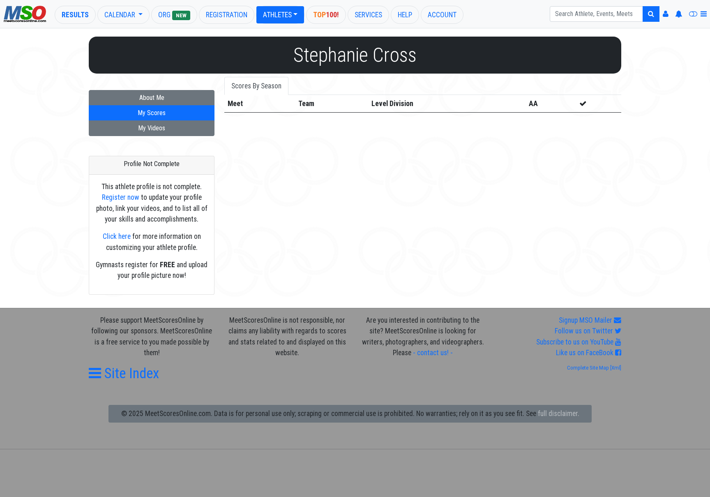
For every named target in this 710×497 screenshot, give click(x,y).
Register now (120, 197)
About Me (151, 98)
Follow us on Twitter (585, 331)
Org (172, 15)
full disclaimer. (558, 413)
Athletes (277, 15)
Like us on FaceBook (585, 353)
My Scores (152, 113)
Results (75, 15)
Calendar (120, 15)
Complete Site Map (588, 368)
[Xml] (615, 368)
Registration (226, 15)
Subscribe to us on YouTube (575, 342)
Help (405, 15)
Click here (117, 236)
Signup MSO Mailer (586, 320)
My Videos (151, 128)
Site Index (130, 373)
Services (368, 15)
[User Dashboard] (665, 14)
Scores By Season (256, 86)
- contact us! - (433, 353)
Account (442, 15)
